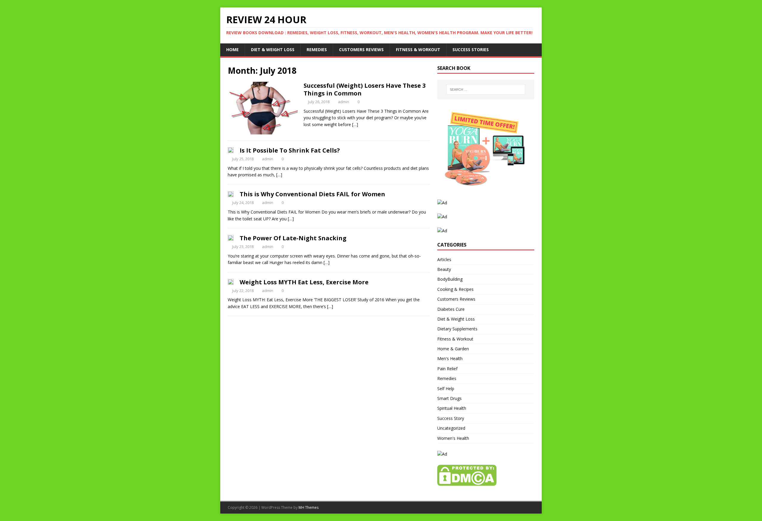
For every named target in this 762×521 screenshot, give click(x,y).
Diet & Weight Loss (272, 49)
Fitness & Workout (418, 49)
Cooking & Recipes (455, 289)
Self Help (445, 388)
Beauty (444, 269)
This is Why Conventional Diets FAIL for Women (312, 194)
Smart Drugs (449, 398)
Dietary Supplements (457, 329)
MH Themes (308, 507)
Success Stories (470, 49)
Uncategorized (451, 428)
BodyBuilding (450, 279)
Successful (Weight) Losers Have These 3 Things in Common (365, 89)
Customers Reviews (361, 49)
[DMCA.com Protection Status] (466, 482)
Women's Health (453, 438)
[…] (355, 124)
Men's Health (450, 358)
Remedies (317, 49)
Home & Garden (453, 348)
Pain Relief (447, 368)
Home (232, 49)
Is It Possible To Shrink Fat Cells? (290, 150)
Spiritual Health (451, 408)
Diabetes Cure (451, 309)
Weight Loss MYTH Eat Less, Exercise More (304, 282)
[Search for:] (486, 89)
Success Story (450, 418)
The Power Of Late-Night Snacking (293, 238)
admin (343, 101)
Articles (444, 259)
